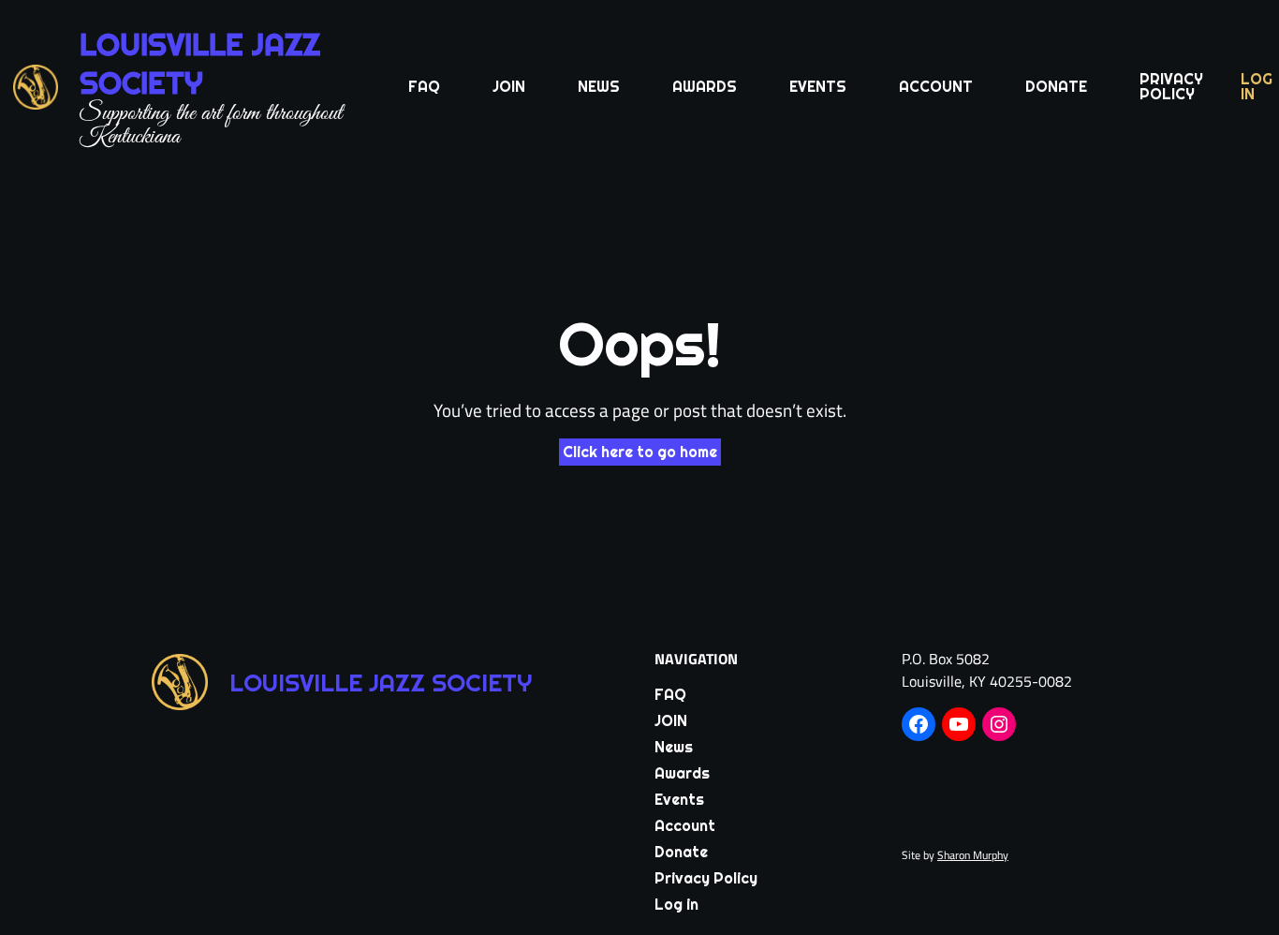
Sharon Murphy (972, 855)
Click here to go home (640, 452)
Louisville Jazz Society (200, 63)
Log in (1256, 86)
